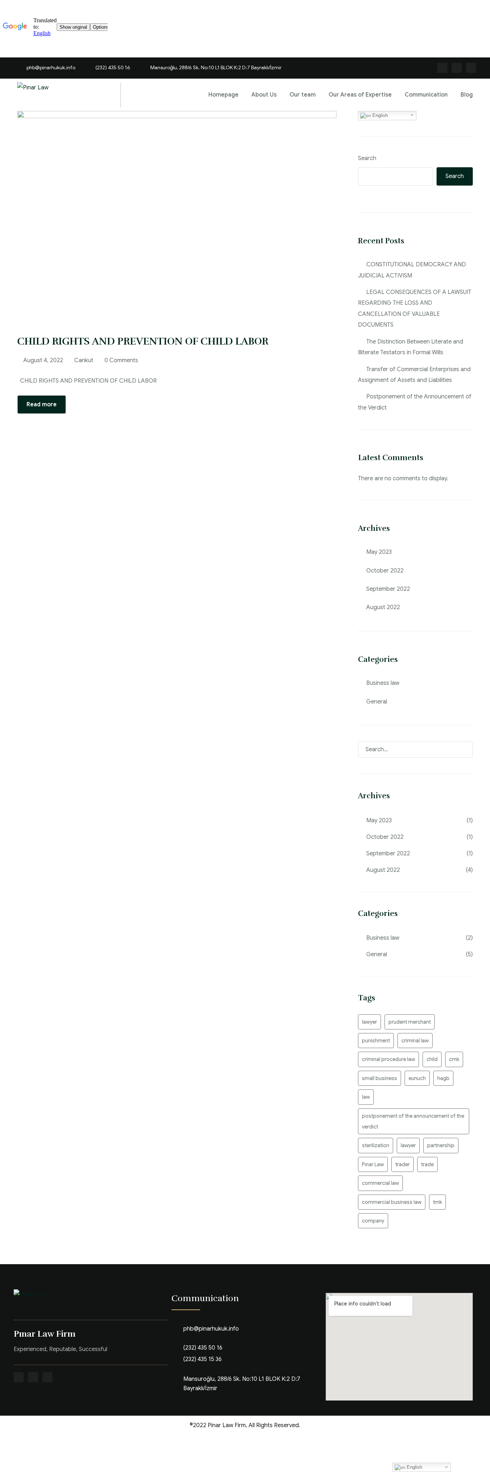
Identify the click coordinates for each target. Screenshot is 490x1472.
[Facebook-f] (442, 68)
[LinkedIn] (47, 1377)
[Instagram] (457, 68)
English (379, 115)
